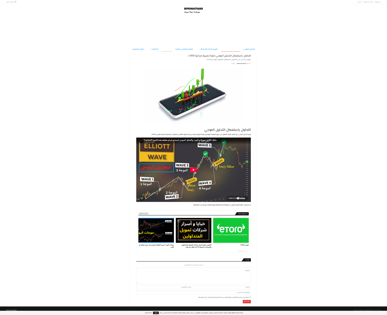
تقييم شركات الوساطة (209, 49)
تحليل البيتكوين (138, 49)
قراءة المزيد (148, 313)
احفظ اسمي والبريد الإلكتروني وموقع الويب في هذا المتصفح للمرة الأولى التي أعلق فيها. (223, 297)
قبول (155, 313)
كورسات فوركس (231, 49)
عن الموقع (378, 2)
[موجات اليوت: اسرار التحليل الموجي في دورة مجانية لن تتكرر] (156, 230)
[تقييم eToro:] (231, 230)
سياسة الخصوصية (368, 2)
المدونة (167, 49)
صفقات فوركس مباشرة (184, 49)
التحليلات (154, 49)
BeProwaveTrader (11, 310)
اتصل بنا (359, 2)
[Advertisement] (193, 29)
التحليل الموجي (249, 49)
